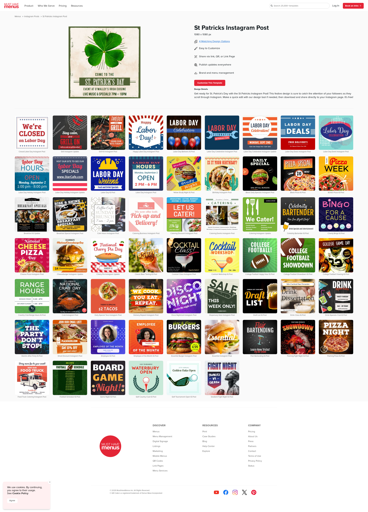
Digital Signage (160, 441)
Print (204, 431)
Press (250, 441)
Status (251, 466)
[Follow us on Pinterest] (253, 492)
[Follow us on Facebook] (225, 492)
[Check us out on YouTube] (216, 492)
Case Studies (208, 436)
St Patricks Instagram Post (55, 16)
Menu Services (160, 471)
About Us (252, 436)
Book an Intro (352, 5)
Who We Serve (46, 6)
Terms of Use (254, 456)
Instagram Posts (32, 16)
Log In (335, 5)
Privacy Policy (255, 461)
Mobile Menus (160, 456)
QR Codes (158, 461)
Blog (204, 441)
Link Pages (158, 466)
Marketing (158, 451)
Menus (18, 16)
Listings (156, 446)
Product (28, 6)
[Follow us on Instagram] (235, 492)
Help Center (208, 446)
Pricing (63, 6)
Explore (206, 451)
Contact (252, 451)
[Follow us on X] (244, 492)
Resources (77, 6)
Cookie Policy (20, 493)
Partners (252, 446)
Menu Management (162, 436)
